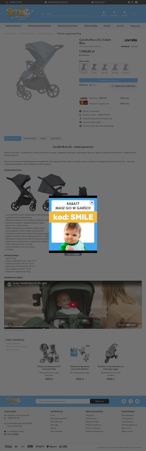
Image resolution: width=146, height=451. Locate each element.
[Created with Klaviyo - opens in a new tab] (73, 254)
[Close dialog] (92, 202)
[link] (73, 224)
